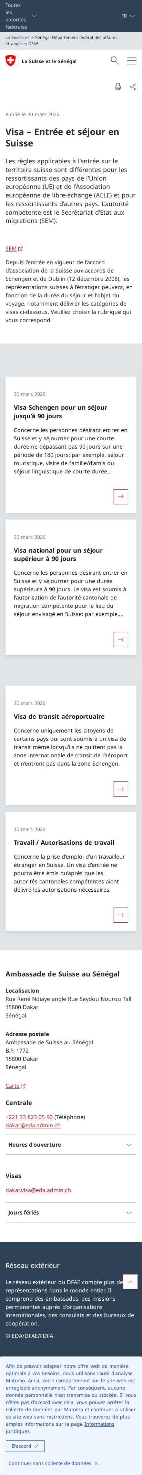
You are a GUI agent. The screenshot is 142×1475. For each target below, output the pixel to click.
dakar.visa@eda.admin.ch (38, 1190)
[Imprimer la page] (117, 86)
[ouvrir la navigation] (131, 61)
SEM (11, 248)
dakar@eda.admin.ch (33, 1125)
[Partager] (133, 86)
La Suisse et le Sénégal (49, 61)
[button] (130, 1281)
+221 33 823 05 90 (29, 1117)
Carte (13, 1085)
